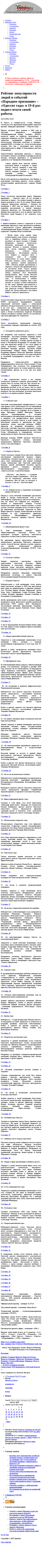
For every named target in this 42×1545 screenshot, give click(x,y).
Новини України (11, 38)
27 (14, 1417)
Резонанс (12, 30)
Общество (20, 1359)
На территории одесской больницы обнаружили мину (24, 1530)
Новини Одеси (10, 22)
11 (9, 1412)
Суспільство (14, 26)
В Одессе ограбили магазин (12, 1365)
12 (11, 1412)
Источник (5, 1353)
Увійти (7, 70)
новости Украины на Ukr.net (29, 1430)
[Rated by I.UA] (10, 1499)
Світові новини (11, 52)
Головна (8, 20)
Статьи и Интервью (16, 1361)
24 (6, 1417)
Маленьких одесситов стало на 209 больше (22, 1516)
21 (17, 1414)
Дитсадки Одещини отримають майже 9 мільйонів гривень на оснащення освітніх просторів (25, 1467)
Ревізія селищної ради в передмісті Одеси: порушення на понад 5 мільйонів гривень (24, 1481)
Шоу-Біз (12, 48)
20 (14, 1414)
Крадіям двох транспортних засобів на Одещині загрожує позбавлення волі (24, 1457)
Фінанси (12, 28)
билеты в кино (29, 1441)
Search (7, 1400)
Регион (36, 1359)
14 (17, 1412)
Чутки (11, 36)
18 (9, 1414)
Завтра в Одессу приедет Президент (23, 1526)
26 (11, 1417)
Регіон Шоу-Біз (15, 34)
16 (22, 1412)
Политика (29, 1359)
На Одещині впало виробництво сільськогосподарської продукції (22, 1476)
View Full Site (6, 1542)
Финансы (28, 1361)
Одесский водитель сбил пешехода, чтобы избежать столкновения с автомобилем (23, 1521)
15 (19, 1412)
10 (6, 1412)
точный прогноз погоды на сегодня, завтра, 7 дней (21, 1436)
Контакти (8, 68)
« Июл (7, 1422)
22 (19, 1414)
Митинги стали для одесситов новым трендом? (23, 1512)
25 (9, 1417)
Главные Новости (15, 1357)
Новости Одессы (29, 1357)
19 (11, 1414)
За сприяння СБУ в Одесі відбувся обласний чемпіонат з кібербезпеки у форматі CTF (23, 1461)
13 (14, 1412)
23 (22, 1414)
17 (6, 1414)
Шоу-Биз (9, 1363)
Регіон (11, 32)
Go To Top (5, 1535)
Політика (12, 24)
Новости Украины (8, 1359)
